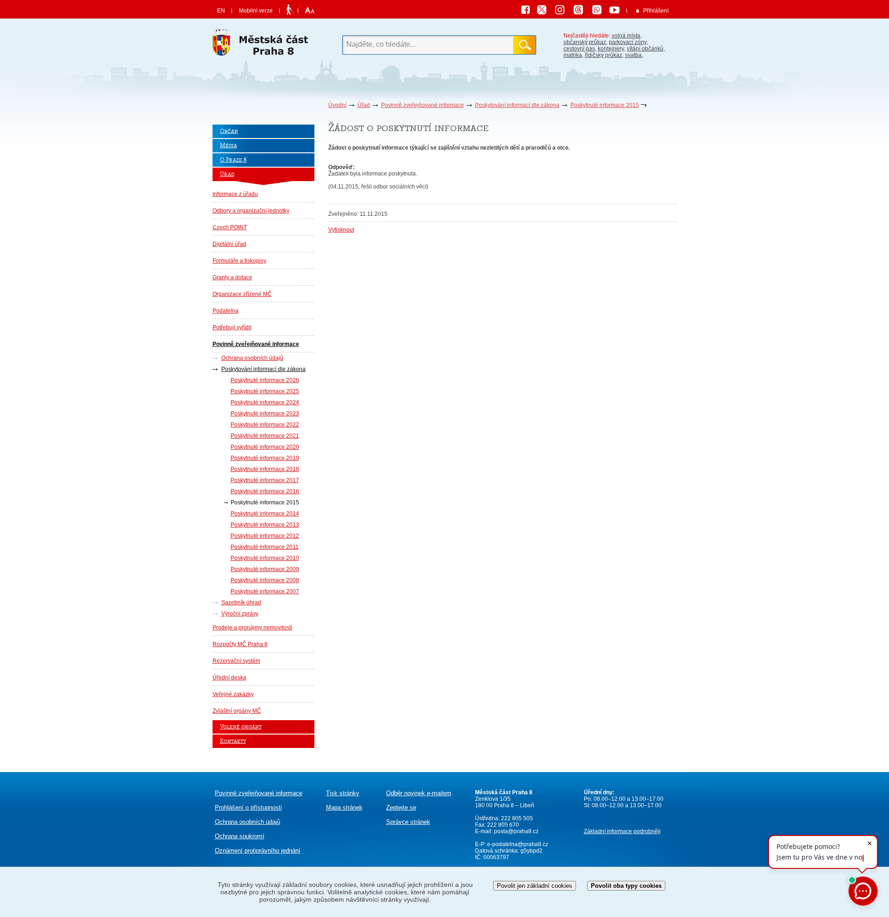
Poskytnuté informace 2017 (265, 480)
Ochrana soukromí (239, 836)
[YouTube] (615, 11)
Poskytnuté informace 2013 (265, 524)
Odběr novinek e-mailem (418, 793)
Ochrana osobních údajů (252, 358)
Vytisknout (341, 229)
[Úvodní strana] (263, 45)
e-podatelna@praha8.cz (517, 844)
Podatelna (225, 311)
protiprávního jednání (258, 850)
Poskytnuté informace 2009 (265, 569)
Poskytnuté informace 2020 (265, 447)
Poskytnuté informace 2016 (265, 491)
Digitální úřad (229, 244)
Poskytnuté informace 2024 (265, 402)
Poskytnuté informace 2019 (265, 458)
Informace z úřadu (235, 194)
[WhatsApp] (600, 11)
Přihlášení (656, 10)
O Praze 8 (233, 160)
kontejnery (611, 48)
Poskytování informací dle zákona (517, 105)
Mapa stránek (344, 807)
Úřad (363, 105)
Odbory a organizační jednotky (251, 210)
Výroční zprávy (239, 613)
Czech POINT (230, 227)
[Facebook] (528, 11)
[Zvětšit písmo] (309, 10)
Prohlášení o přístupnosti (248, 807)
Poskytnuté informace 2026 (265, 380)
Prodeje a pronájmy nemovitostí (252, 627)
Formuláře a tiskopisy (239, 261)
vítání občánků (645, 48)
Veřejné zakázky (233, 694)
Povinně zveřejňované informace (422, 105)
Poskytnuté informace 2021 (265, 436)
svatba (633, 55)
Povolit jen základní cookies (534, 885)
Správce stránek (408, 821)
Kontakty (233, 741)
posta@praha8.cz (516, 831)
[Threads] (581, 11)
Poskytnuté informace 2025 (265, 391)
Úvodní (337, 105)
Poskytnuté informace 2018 (265, 469)
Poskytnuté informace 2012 (265, 536)
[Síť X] (545, 11)
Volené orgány (241, 727)
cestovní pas (579, 48)
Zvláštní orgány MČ (237, 711)
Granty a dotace (232, 277)
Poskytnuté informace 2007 (265, 591)
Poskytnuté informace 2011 (265, 547)
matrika (572, 55)
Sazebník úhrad (241, 602)
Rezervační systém (236, 661)
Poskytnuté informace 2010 (265, 558)
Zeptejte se (401, 807)
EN (221, 10)
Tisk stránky (342, 793)
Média (228, 146)
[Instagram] (563, 11)
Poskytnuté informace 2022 (265, 424)
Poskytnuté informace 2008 (265, 580)
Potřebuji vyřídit (232, 327)
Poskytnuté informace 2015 (604, 105)
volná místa (626, 35)
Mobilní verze (256, 10)
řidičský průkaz (603, 55)
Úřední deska (229, 677)
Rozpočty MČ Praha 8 (240, 644)
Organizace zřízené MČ (242, 294)
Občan (229, 131)
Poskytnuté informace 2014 (265, 513)
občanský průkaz (584, 42)
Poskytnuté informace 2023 (265, 413)
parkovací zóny (628, 42)
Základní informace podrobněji (622, 831)
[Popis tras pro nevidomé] (290, 10)
